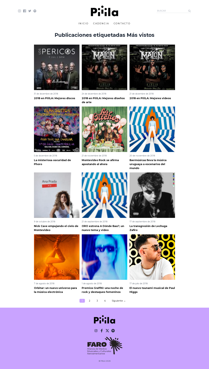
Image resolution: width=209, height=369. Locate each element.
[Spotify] (113, 330)
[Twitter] (107, 330)
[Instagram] (96, 330)
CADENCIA (101, 23)
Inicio (83, 23)
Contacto (122, 23)
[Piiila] (104, 11)
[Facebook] (101, 330)
